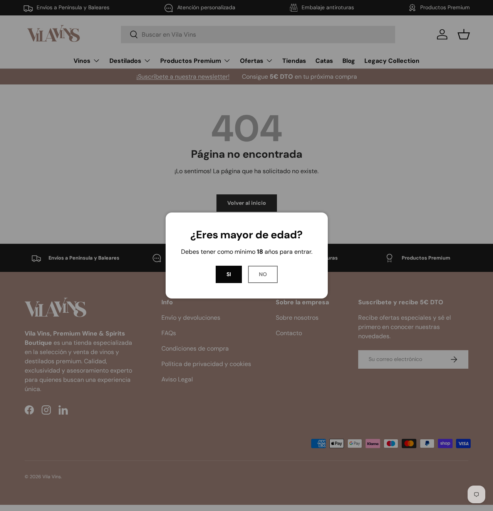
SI (228, 274)
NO (263, 274)
